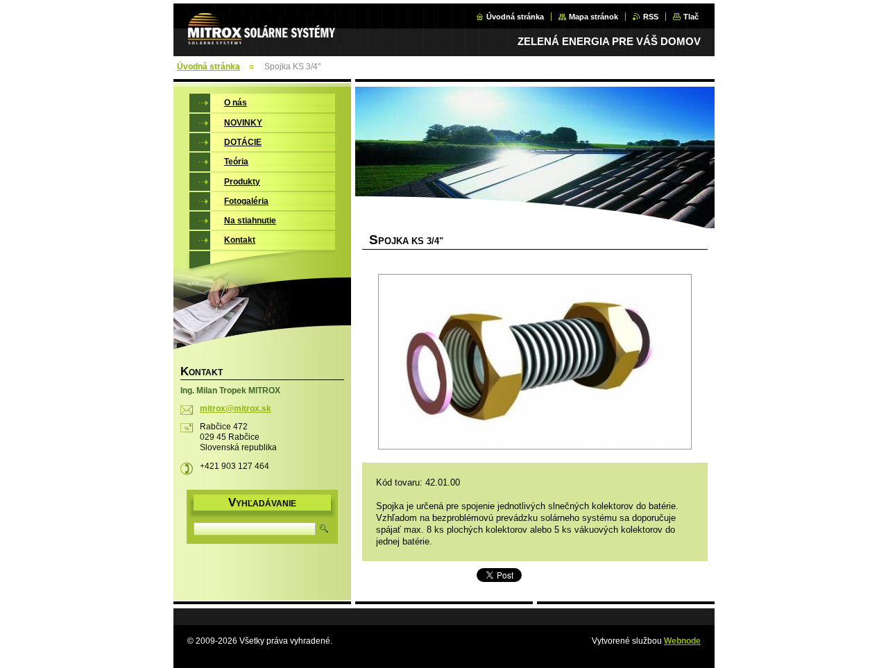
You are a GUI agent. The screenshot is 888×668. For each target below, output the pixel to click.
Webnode (682, 641)
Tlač (691, 16)
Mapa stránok (593, 16)
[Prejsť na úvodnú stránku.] (266, 36)
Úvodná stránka (515, 16)
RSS (650, 16)
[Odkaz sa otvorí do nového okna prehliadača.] (535, 363)
